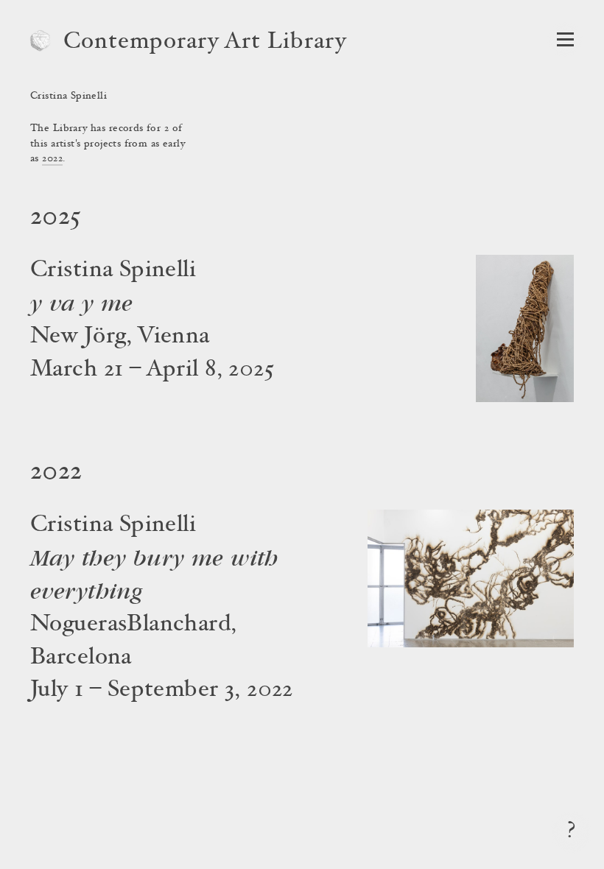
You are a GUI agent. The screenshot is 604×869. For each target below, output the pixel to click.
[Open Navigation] (565, 39)
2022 (52, 159)
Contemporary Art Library (205, 42)
